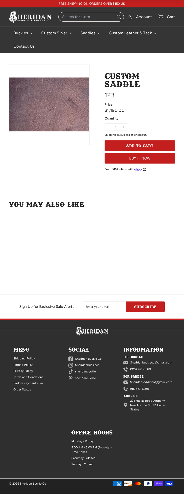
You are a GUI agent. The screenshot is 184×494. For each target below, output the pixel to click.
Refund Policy (23, 364)
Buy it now (140, 158)
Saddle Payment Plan (28, 383)
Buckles (21, 33)
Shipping (110, 134)
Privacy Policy (23, 370)
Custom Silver (54, 33)
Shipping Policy (24, 358)
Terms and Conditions (28, 377)
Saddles (88, 33)
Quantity (112, 118)
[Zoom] (49, 104)
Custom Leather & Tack (131, 33)
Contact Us (24, 46)
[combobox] (91, 17)
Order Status (22, 389)
